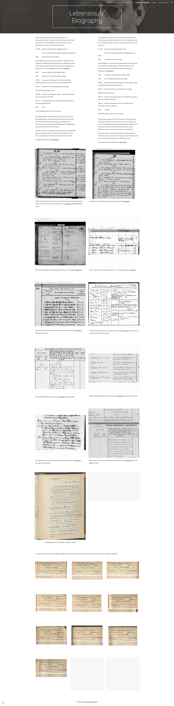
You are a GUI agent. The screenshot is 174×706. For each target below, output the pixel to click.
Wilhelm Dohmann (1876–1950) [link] (115, 2)
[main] (87, 16)
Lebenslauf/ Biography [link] (142, 2)
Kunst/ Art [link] (128, 2)
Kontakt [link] (154, 2)
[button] (172, 2)
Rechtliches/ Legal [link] (163, 2)
